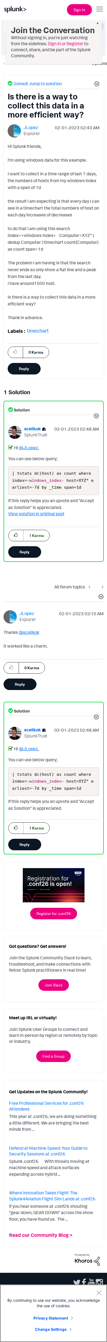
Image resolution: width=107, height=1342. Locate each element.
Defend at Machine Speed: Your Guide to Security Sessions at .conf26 (48, 1151)
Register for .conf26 (53, 913)
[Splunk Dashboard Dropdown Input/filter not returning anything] (101, 586)
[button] (96, 84)
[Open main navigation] (99, 9)
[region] (53, 1313)
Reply (24, 368)
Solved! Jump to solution (37, 83)
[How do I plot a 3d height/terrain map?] (90, 586)
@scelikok (29, 632)
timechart (38, 330)
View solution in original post (36, 513)
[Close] (99, 1292)
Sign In (79, 9)
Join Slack (54, 985)
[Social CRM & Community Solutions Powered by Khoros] (87, 1259)
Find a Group (53, 1056)
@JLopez (28, 447)
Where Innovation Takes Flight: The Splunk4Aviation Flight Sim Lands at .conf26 (52, 1195)
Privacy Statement (50, 1318)
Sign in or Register (65, 43)
